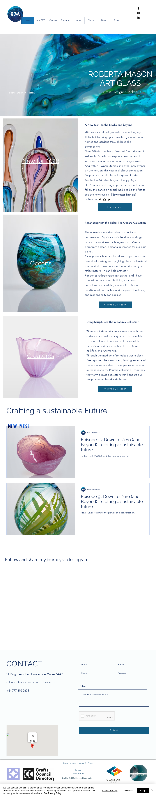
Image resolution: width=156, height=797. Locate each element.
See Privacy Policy (52, 793)
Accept (143, 790)
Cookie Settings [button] (109, 790)
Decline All (127, 790)
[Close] (152, 790)
